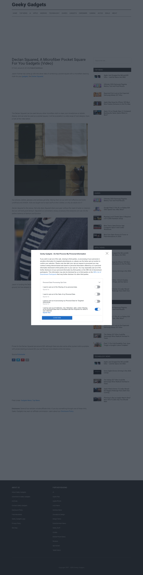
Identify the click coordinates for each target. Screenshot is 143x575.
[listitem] (71, 282)
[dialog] (71, 287)
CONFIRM (57, 318)
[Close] (108, 254)
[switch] (97, 287)
